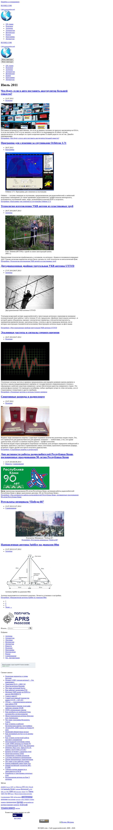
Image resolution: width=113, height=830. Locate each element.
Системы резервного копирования (18, 757)
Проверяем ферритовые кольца (17, 732)
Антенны (9, 28)
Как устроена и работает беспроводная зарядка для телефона (18, 725)
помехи (3, 802)
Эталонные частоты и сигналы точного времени (30, 332)
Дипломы (9, 640)
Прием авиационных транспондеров (19, 759)
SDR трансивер (17, 791)
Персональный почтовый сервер (17, 742)
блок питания (11, 799)
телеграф (23, 804)
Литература (10, 39)
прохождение (11, 802)
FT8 (2, 789)
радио (20, 801)
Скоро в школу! (11, 696)
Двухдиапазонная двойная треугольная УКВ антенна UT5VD (37, 265)
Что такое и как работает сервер (17, 761)
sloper (23, 791)
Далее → (8, 607)
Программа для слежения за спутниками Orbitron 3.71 (33, 142)
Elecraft (31, 787)
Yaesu (30, 791)
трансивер (8, 807)
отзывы (31, 799)
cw (14, 787)
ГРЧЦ (5, 793)
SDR (11, 791)
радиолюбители (28, 802)
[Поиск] (30, 628)
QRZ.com (3, 791)
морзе (27, 799)
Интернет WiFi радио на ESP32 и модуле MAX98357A (17, 693)
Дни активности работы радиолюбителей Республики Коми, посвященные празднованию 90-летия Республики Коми (37, 456)
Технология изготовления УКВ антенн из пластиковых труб (37, 206)
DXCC (27, 787)
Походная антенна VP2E (14, 753)
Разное (8, 35)
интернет (18, 799)
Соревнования (18, 464)
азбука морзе (17, 797)
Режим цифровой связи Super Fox (18, 763)
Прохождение (10, 652)
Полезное (9, 26)
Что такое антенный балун (15, 688)
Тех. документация (12, 658)
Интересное (10, 32)
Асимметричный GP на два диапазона (19, 746)
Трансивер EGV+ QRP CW (15, 684)
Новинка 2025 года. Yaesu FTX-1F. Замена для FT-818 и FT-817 (18, 749)
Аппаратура (10, 30)
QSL (7, 791)
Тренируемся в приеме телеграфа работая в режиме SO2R (17, 707)
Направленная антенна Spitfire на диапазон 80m (30, 544)
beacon (8, 787)
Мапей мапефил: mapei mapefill (10, 664)
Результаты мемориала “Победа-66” (22, 501)
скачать (16, 805)
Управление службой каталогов (17, 755)
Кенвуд (12, 793)
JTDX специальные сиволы (15, 710)
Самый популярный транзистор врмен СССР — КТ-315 (17, 699)
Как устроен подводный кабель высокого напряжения (17, 739)
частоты (17, 808)
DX (23, 787)
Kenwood (24, 789)
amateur (3, 787)
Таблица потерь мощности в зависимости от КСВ (16, 770)
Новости (8, 464)
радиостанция (7, 805)
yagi (2, 794)
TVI (27, 791)
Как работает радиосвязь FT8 (16, 690)
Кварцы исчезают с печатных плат (18, 751)
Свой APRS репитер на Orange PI (18, 744)
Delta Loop (19, 787)
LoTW (30, 789)
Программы (10, 37)
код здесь (17, 818)
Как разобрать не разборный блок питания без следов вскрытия (18, 713)
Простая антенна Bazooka (15, 686)
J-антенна (17, 789)
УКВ (11, 797)
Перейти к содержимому (10, 2)
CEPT (11, 787)
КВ (9, 794)
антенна (26, 796)
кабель (23, 799)
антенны (4, 799)
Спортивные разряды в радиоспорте (23, 396)
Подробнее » (30, 138)
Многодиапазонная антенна (23, 794)
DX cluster (9, 24)
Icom (12, 789)
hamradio (7, 789)
